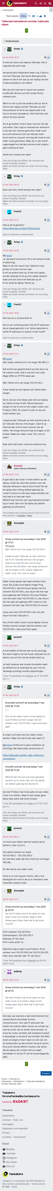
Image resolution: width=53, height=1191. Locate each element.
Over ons (18, 1119)
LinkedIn (21, 515)
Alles (23, 16)
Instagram (11, 1157)
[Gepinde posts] (45, 16)
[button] (3, 3)
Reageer (46, 1073)
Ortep (17, 48)
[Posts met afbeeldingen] (33, 16)
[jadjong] (9, 972)
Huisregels (7, 1124)
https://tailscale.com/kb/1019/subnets (21, 228)
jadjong (18, 971)
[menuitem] (36, 3)
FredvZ (17, 211)
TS (29, 16)
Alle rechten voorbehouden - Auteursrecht (23, 1183)
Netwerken (8, 10)
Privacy (6, 1132)
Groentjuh (19, 523)
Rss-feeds (11, 1162)
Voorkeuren (19, 1137)
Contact (6, 1119)
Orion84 (18, 465)
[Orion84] (9, 466)
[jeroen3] (9, 637)
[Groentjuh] (9, 524)
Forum (4, 1079)
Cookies (6, 1137)
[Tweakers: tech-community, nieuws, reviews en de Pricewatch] (17, 3)
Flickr (29, 515)
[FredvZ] (9, 212)
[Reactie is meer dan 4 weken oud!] (11, 57)
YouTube (10, 1153)
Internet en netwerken (10, 1080)
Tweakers (7, 1180)
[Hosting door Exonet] (15, 1102)
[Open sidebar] (51, 9)
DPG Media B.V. (37, 1180)
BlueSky (10, 1149)
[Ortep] (9, 49)
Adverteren (8, 1115)
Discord (10, 1166)
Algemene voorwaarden (15, 1128)
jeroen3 (18, 637)
